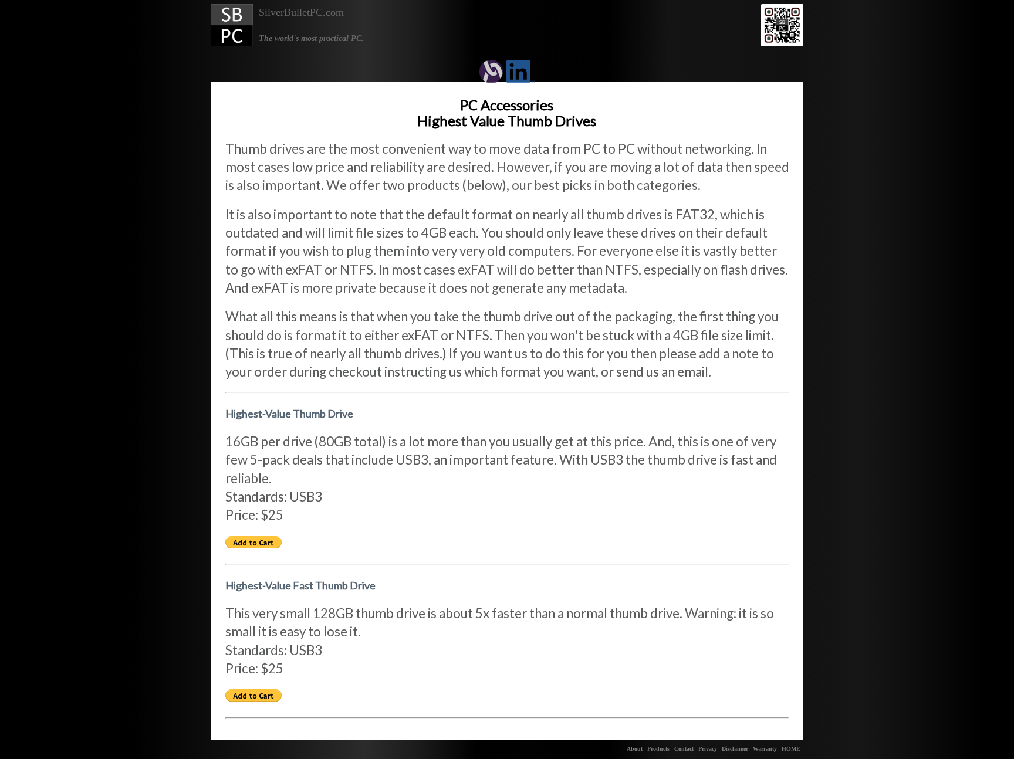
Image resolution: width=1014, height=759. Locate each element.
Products (658, 749)
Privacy (707, 749)
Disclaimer (735, 749)
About (635, 749)
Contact (684, 749)
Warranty (765, 749)
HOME (791, 749)
